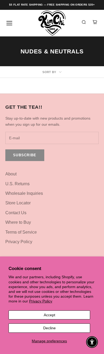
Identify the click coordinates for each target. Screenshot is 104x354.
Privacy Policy (40, 301)
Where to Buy (18, 222)
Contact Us (15, 212)
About (11, 174)
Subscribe (25, 155)
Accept (49, 315)
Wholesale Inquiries (24, 193)
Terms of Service (21, 232)
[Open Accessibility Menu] (92, 342)
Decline (49, 328)
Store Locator (18, 203)
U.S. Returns (17, 184)
